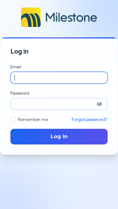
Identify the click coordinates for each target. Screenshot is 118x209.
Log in (59, 136)
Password (19, 93)
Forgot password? (90, 119)
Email (15, 67)
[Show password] (99, 104)
